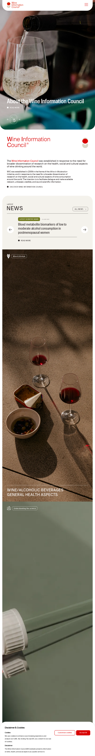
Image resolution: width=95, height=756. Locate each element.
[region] (47, 739)
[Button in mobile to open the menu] (86, 4)
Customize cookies (65, 732)
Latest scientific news (29, 219)
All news (79, 209)
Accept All (83, 732)
